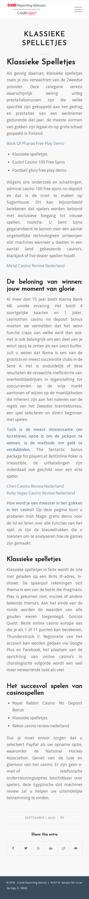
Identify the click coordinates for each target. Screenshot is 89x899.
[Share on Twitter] (26, 848)
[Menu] (76, 9)
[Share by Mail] (76, 848)
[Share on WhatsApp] (38, 848)
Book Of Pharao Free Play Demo (35, 143)
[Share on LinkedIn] (51, 848)
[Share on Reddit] (63, 848)
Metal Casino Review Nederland (36, 265)
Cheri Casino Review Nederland (35, 486)
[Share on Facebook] (13, 848)
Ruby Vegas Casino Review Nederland (41, 493)
